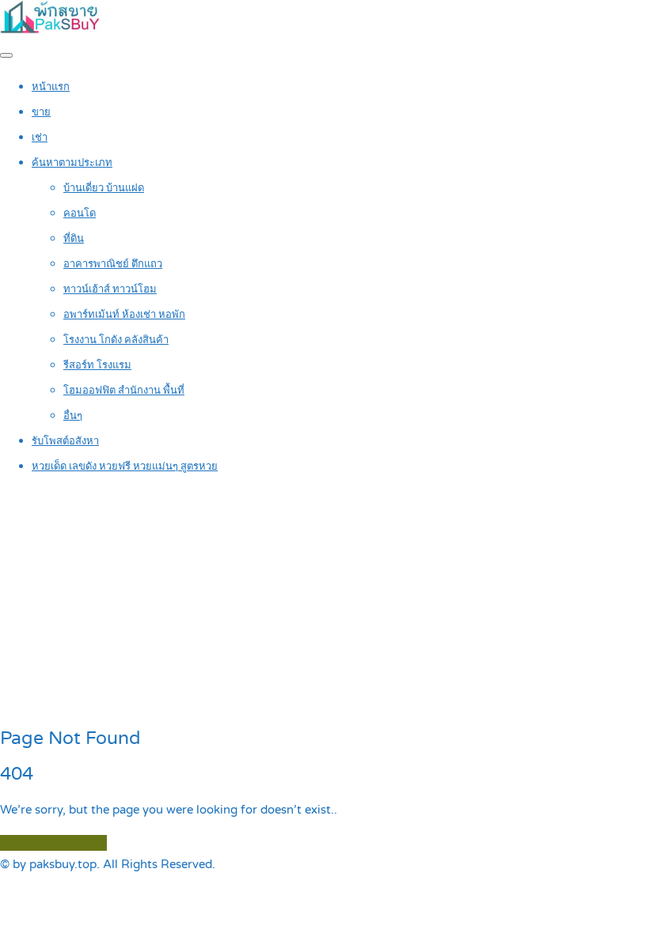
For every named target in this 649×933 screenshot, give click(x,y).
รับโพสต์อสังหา (65, 441)
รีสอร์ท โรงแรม (97, 365)
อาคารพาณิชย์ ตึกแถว (112, 264)
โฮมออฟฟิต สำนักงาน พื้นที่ (123, 390)
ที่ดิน (73, 238)
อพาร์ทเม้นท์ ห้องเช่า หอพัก (124, 314)
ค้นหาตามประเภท (72, 163)
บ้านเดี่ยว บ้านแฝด (103, 188)
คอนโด (79, 213)
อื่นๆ (72, 416)
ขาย (41, 112)
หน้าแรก (51, 87)
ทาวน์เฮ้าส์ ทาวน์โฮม (110, 289)
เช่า (39, 137)
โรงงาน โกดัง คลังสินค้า (116, 340)
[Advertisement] (324, 601)
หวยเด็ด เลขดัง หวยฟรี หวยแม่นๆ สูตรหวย (125, 466)
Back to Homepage (53, 843)
